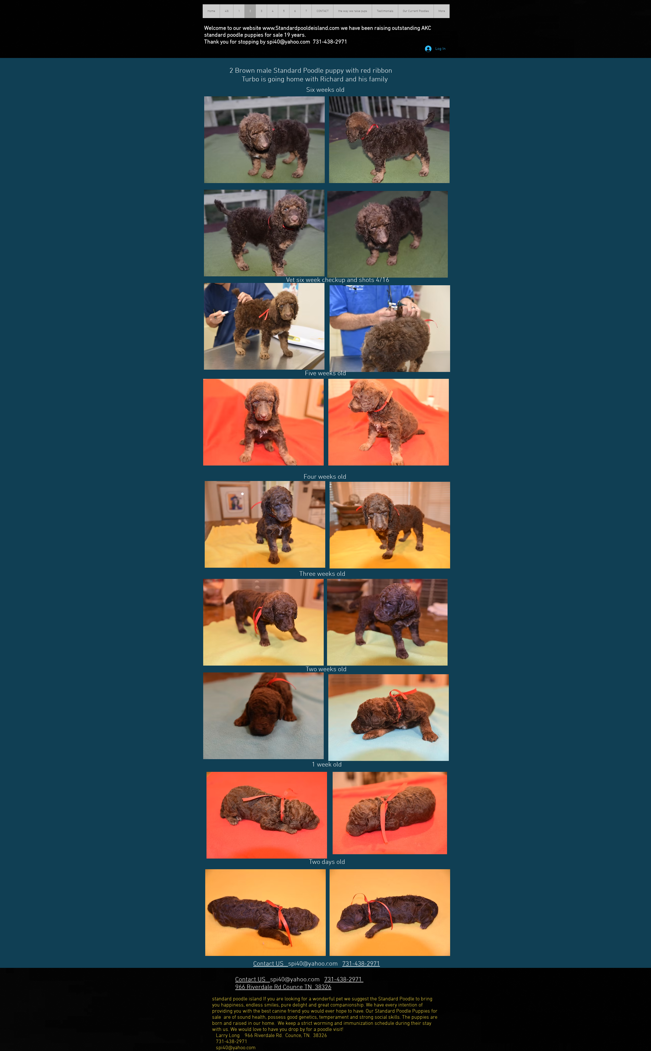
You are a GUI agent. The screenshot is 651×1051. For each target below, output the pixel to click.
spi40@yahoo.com (313, 964)
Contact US (270, 964)
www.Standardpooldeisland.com (300, 28)
